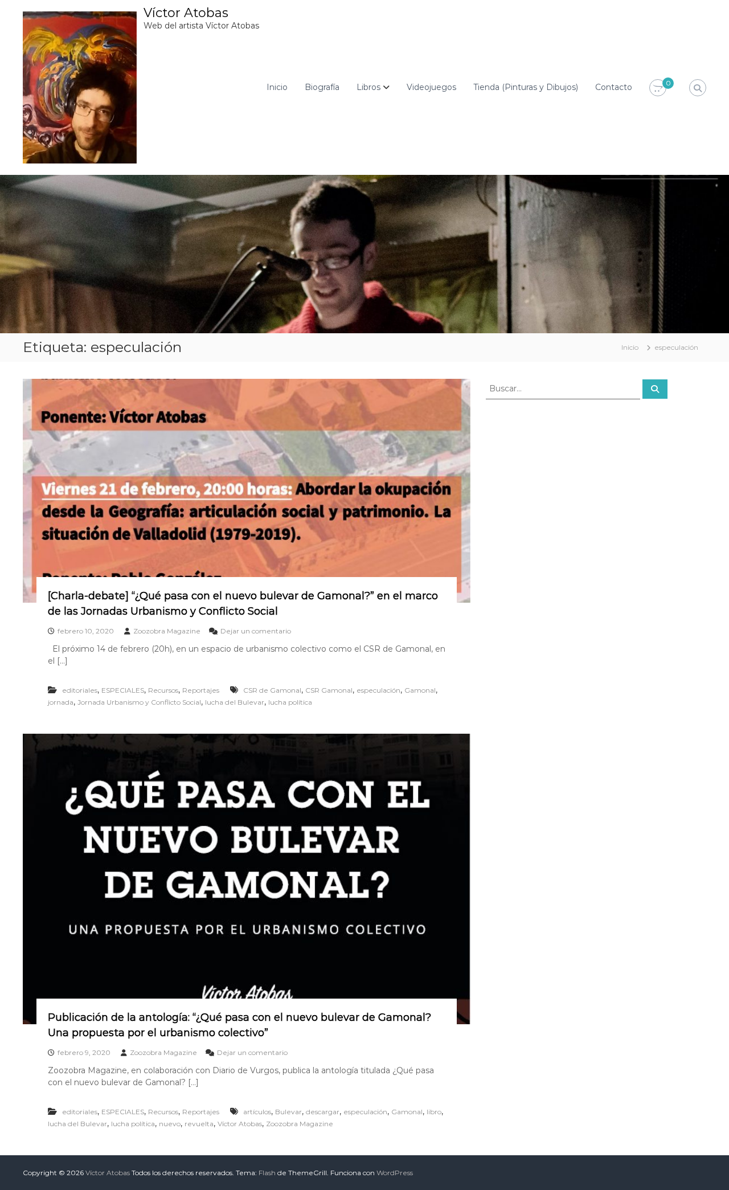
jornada (60, 702)
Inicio (277, 87)
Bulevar (288, 1111)
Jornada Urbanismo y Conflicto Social (139, 702)
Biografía (322, 87)
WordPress (394, 1172)
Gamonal (420, 690)
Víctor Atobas (186, 13)
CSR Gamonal (329, 690)
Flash (267, 1172)
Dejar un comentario (255, 631)
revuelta (199, 1123)
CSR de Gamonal (272, 690)
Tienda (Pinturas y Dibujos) (525, 87)
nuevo (170, 1123)
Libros (368, 87)
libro (434, 1111)
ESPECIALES (122, 690)
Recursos (163, 690)
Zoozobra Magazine (166, 631)
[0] (658, 88)
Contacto (613, 87)
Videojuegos (431, 87)
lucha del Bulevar (234, 702)
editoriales (79, 690)
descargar (322, 1111)
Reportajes (200, 690)
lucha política (290, 702)
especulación (378, 690)
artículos (257, 1111)
